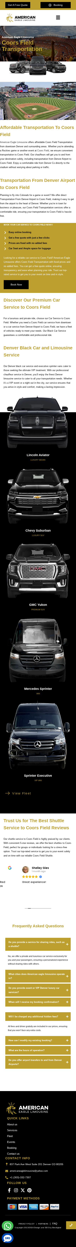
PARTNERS (43, 1224)
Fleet (10, 1136)
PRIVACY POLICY (27, 1224)
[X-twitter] (23, 1190)
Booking (11, 1147)
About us (12, 1124)
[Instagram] (16, 1190)
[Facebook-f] (9, 1190)
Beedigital (56, 1228)
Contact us (13, 1153)
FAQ (54, 1223)
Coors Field (43, 150)
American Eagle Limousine (13, 142)
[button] (58, 18)
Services (12, 1130)
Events (11, 1141)
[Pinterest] (29, 1190)
